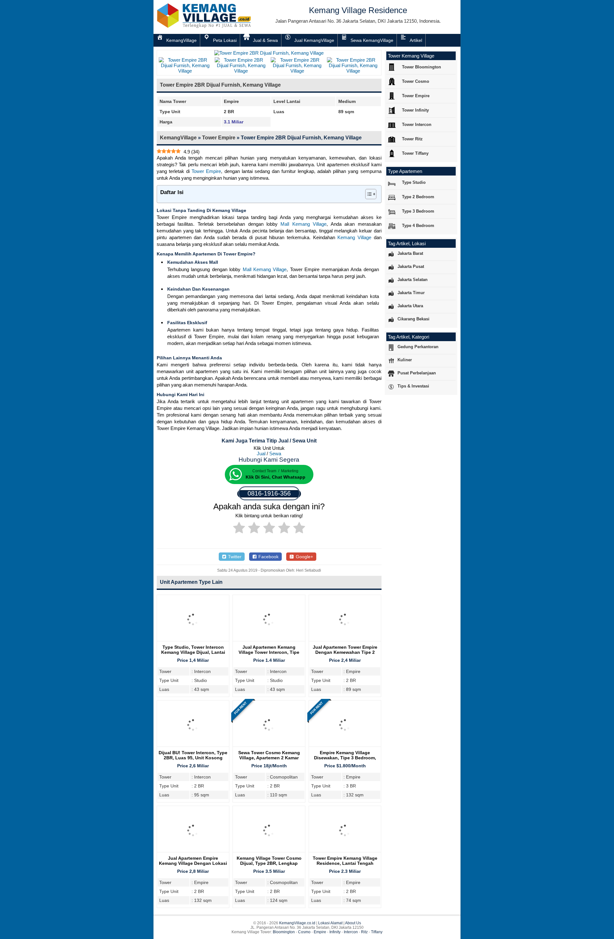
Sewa (275, 453)
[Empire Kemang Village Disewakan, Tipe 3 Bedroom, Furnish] (345, 746)
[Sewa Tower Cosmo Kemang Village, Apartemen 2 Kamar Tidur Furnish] (269, 746)
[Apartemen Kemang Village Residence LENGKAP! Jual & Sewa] (205, 26)
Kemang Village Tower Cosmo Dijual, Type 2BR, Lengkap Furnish (269, 863)
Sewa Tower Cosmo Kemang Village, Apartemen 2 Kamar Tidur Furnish (269, 757)
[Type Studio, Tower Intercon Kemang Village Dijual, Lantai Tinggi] (193, 641)
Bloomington (284, 932)
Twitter (234, 556)
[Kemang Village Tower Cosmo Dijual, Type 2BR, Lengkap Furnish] (269, 852)
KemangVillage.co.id (297, 923)
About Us (353, 923)
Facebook (268, 556)
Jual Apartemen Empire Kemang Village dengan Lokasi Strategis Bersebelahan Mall (193, 863)
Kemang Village (354, 237)
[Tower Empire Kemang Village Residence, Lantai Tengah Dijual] (345, 852)
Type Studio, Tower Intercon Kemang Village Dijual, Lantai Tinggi (193, 652)
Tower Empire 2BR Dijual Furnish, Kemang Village (220, 85)
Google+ (304, 556)
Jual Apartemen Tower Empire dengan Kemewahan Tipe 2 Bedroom (345, 652)
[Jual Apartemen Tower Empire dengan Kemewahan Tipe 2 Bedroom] (345, 641)
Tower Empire (218, 137)
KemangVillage (178, 137)
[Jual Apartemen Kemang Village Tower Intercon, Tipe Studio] (269, 641)
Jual (261, 453)
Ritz (364, 932)
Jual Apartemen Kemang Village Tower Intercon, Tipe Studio (269, 652)
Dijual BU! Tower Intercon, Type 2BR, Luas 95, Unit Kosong (193, 755)
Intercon (351, 932)
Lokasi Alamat (330, 923)
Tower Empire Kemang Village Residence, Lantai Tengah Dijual (345, 863)
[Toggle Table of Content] (367, 194)
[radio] (239, 529)
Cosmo (304, 932)
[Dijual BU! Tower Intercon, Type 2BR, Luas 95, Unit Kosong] (193, 746)
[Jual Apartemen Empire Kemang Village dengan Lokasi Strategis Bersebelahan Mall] (193, 852)
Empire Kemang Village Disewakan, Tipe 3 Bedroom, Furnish (345, 757)
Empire (320, 932)
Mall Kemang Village (303, 224)
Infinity (335, 932)
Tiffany (376, 932)
